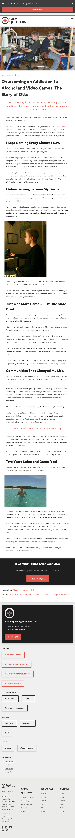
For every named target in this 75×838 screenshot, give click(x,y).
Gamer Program (26, 801)
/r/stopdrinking (41, 363)
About (62, 794)
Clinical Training (26, 808)
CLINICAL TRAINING (13, 683)
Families (43, 794)
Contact (62, 797)
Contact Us (8, 772)
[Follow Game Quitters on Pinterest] (7, 830)
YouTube (41, 542)
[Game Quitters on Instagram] (6, 827)
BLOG (7, 733)
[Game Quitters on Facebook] (2, 827)
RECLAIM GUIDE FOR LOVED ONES (18, 674)
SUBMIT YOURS (27, 748)
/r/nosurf (62, 363)
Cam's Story (9, 768)
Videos (43, 804)
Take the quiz (13, 637)
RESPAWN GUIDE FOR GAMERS (17, 664)
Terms (8, 816)
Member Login (9, 761)
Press (62, 811)
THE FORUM (11, 699)
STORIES (8, 748)
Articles (43, 797)
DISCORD (28, 699)
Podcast (43, 801)
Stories (43, 808)
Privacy (4, 816)
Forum (62, 804)
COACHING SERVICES (13, 655)
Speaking (24, 811)
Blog (18, 75)
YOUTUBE (10, 723)
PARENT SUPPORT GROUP (15, 708)
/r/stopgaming (52, 363)
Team (62, 808)
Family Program (26, 804)
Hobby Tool (44, 811)
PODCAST (28, 723)
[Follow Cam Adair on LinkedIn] (3, 830)
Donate (7, 765)
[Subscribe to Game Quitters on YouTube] (10, 827)
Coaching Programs (27, 797)
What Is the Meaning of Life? (23, 590)
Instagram (51, 542)
